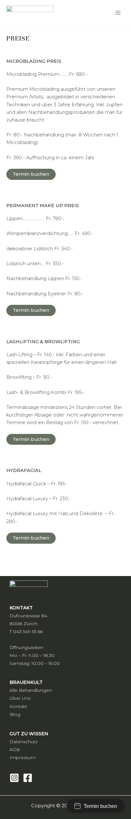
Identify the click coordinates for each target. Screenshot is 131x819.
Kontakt (18, 706)
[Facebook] (27, 778)
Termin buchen (31, 174)
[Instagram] (14, 778)
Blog (15, 714)
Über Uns (20, 698)
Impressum (23, 757)
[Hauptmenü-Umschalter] (118, 12)
